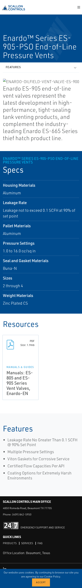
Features (13, 67)
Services (27, 543)
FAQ (40, 543)
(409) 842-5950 (21, 514)
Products (10, 543)
